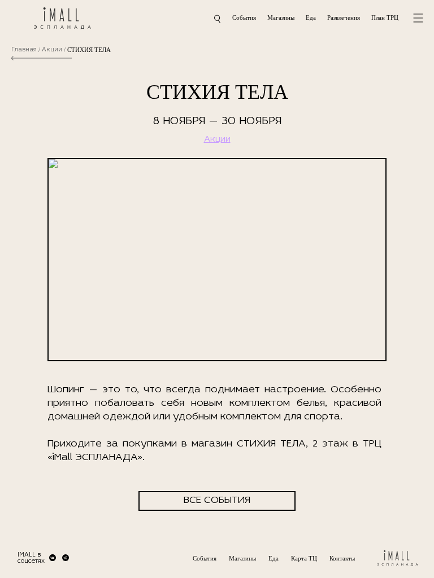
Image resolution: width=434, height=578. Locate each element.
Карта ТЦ (304, 558)
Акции (52, 50)
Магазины (280, 17)
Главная (24, 50)
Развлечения (343, 17)
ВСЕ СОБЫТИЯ (217, 501)
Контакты (342, 558)
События (244, 17)
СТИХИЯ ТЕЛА (89, 50)
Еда (311, 17)
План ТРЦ (384, 17)
